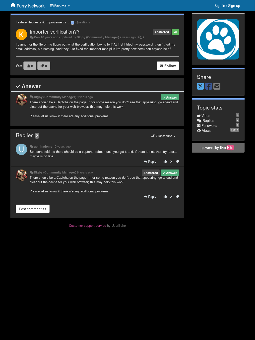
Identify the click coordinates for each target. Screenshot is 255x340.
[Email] (216, 86)
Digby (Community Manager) (98, 37)
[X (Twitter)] (200, 86)
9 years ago (85, 97)
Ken (37, 37)
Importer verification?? (54, 31)
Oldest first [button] (164, 135)
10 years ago (62, 146)
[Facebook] (208, 86)
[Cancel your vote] (171, 161)
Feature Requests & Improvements (41, 22)
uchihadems (43, 146)
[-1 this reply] (177, 161)
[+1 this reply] (165, 161)
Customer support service (87, 225)
